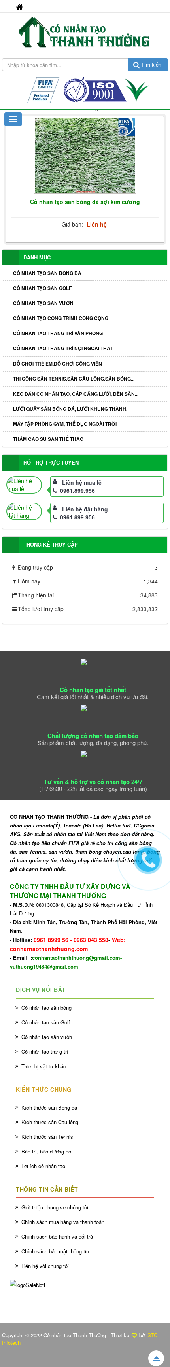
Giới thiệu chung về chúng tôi (54, 1207)
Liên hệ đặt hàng (85, 509)
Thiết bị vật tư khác (43, 1066)
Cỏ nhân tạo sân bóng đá (47, 272)
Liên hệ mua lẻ (82, 482)
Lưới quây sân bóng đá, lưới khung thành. (70, 408)
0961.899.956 (77, 490)
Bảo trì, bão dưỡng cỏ (46, 1151)
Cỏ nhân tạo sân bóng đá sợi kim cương (85, 202)
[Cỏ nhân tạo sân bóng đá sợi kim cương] (85, 156)
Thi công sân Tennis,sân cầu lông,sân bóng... (73, 378)
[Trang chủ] (20, 6)
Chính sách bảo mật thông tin (55, 1251)
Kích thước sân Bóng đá (49, 1107)
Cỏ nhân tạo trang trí (44, 1051)
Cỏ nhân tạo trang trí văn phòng (58, 333)
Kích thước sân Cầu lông (49, 1122)
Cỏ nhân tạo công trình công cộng (60, 318)
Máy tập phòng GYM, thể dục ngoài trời (65, 423)
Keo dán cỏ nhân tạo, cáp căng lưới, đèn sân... (75, 393)
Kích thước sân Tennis (47, 1136)
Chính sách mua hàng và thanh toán (62, 1222)
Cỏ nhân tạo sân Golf (42, 288)
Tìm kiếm (151, 64)
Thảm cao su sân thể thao (48, 438)
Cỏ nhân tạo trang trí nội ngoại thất (63, 348)
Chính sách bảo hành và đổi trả (57, 1236)
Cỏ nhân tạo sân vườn (43, 303)
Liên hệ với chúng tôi (45, 1266)
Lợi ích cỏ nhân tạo (43, 1166)
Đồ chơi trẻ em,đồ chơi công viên (57, 363)
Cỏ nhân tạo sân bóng (46, 1007)
